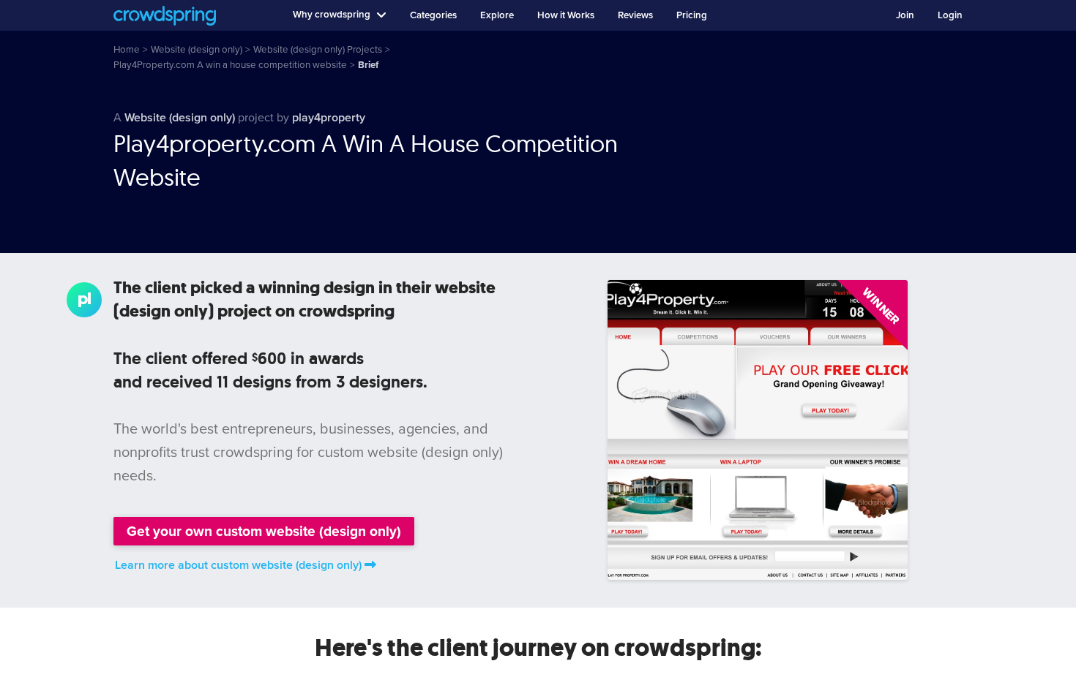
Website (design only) (179, 117)
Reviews (635, 15)
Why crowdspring (331, 14)
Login (950, 15)
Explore (497, 15)
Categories (433, 15)
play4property (328, 117)
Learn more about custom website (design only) (238, 565)
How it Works (565, 15)
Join (905, 15)
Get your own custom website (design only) (264, 531)
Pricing (691, 15)
